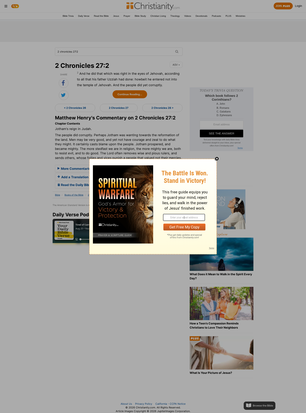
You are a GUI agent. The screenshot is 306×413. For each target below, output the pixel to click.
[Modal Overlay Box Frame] (153, 206)
